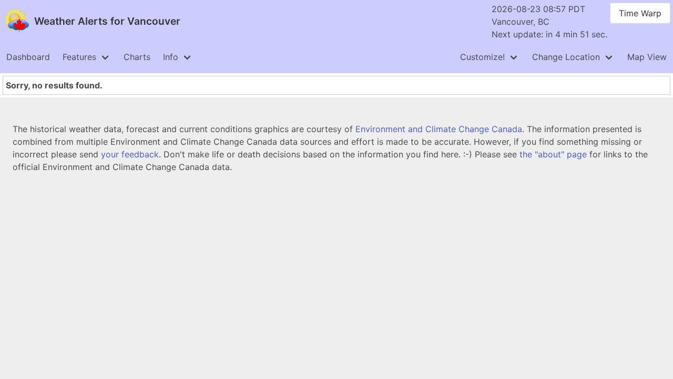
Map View (647, 57)
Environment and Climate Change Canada (438, 129)
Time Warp (640, 13)
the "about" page (553, 154)
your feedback (130, 154)
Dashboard (28, 57)
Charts (137, 57)
